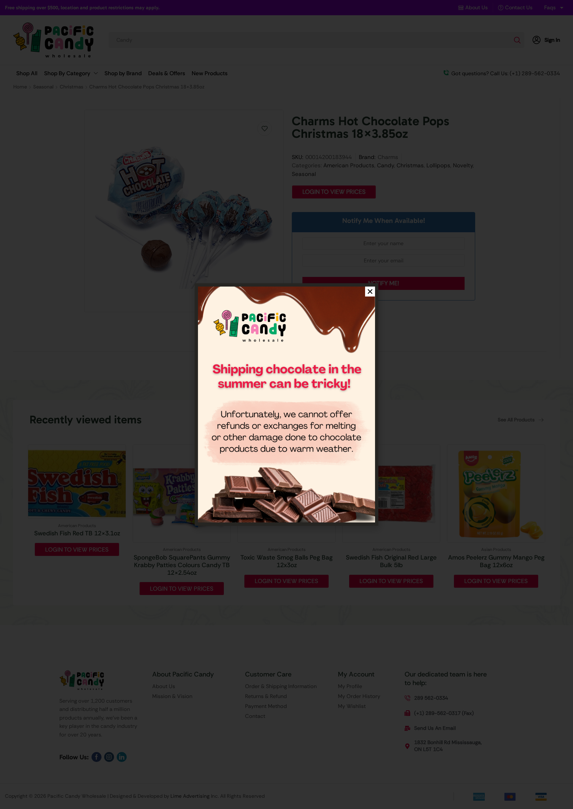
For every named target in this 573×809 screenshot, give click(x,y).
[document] (286, 404)
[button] (370, 292)
